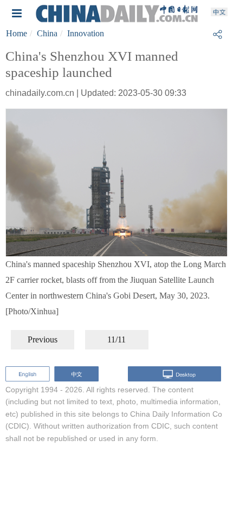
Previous (42, 339)
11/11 (116, 339)
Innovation (85, 33)
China (47, 33)
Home (16, 33)
